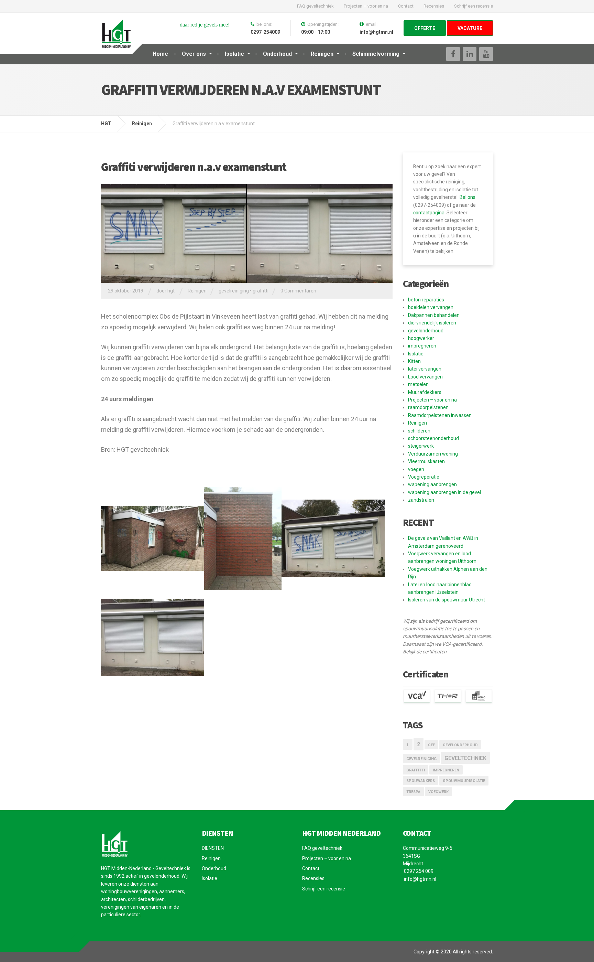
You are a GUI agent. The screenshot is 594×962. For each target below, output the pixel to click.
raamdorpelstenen (428, 407)
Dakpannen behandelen (434, 315)
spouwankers (420, 781)
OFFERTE (424, 28)
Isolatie (234, 54)
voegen (416, 469)
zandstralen (421, 500)
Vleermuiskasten (426, 461)
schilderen (419, 431)
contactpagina (428, 212)
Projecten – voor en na (366, 6)
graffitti (260, 290)
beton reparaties (426, 299)
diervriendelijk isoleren (432, 322)
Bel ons (467, 197)
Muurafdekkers (424, 392)
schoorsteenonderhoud (433, 438)
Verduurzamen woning (433, 454)
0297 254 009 (418, 871)
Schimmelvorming (375, 54)
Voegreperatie (423, 477)
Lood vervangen (425, 377)
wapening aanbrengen (432, 484)
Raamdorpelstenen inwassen (440, 415)
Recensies (434, 6)
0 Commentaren (298, 290)
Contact (406, 6)
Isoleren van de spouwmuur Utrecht (446, 599)
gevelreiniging (234, 290)
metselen (418, 384)
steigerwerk (421, 446)
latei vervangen (424, 369)
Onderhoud (277, 54)
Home (160, 54)
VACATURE (470, 28)
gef (431, 745)
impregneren (422, 346)
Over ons (194, 54)
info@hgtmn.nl (419, 879)
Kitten (414, 361)
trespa (413, 792)
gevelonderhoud (425, 330)
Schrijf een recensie (473, 6)
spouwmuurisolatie (464, 781)
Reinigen (322, 54)
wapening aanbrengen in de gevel (444, 492)
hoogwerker (421, 338)
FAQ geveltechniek (315, 6)
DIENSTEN (213, 848)
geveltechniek (465, 758)
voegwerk (438, 792)
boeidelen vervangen (430, 307)
